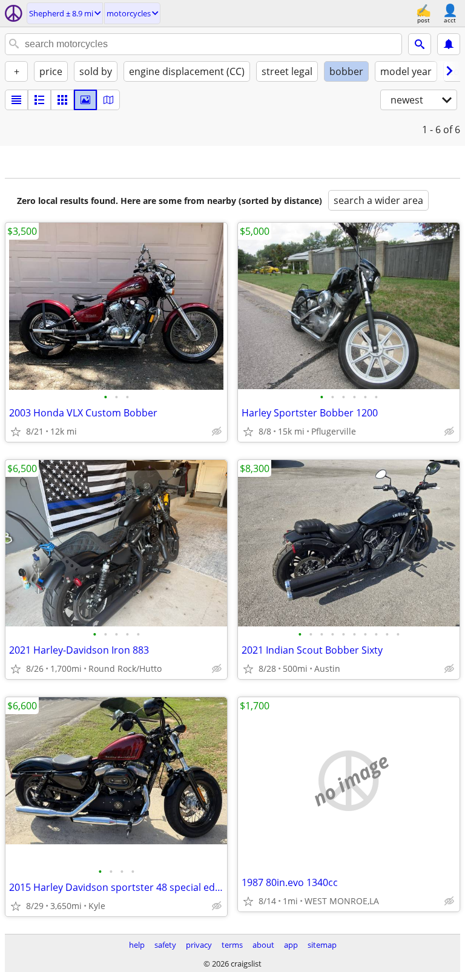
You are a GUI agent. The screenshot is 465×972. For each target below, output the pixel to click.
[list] (16, 100)
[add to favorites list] (15, 431)
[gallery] (85, 100)
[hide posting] (216, 431)
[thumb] (39, 100)
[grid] (62, 100)
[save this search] (448, 44)
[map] (108, 100)
